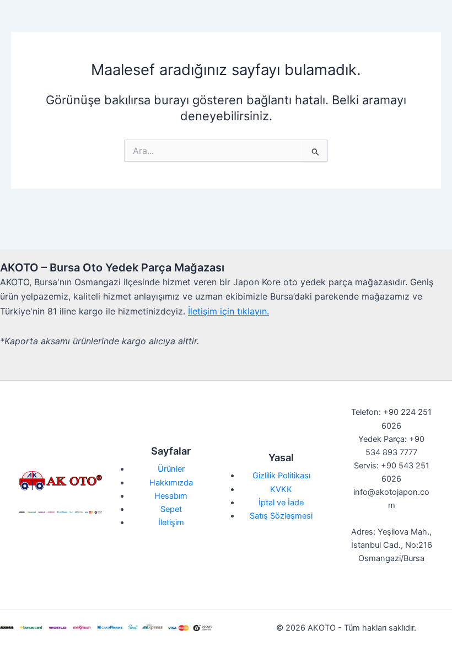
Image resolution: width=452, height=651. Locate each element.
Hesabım (170, 496)
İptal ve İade (281, 503)
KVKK (281, 489)
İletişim (171, 522)
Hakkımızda (171, 483)
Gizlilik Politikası (281, 476)
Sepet (171, 509)
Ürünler (171, 469)
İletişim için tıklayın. (228, 311)
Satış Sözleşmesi (281, 516)
